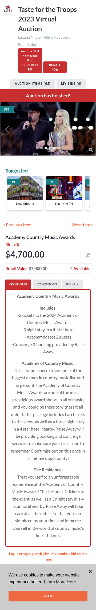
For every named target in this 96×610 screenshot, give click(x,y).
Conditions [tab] (47, 284)
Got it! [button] (48, 596)
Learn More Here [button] (60, 582)
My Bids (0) (71, 84)
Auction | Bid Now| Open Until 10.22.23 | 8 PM (30, 60)
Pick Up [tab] (72, 284)
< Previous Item (17, 224)
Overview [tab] (18, 284)
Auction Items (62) (32, 84)
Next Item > (82, 224)
